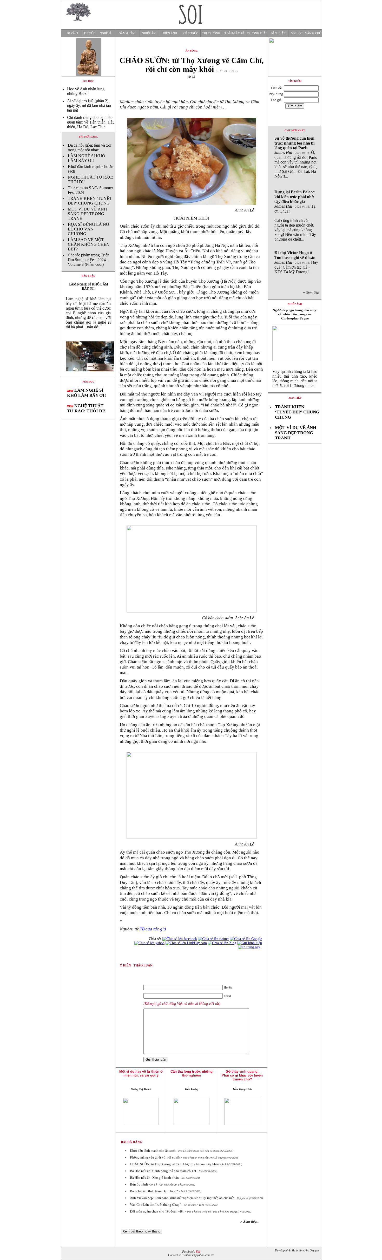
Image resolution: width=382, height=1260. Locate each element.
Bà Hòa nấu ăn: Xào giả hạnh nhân (154, 1178)
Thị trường (211, 33)
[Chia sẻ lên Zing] (222, 943)
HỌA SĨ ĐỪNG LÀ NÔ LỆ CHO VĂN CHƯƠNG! (88, 229)
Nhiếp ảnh (149, 33)
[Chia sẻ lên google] (246, 939)
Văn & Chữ (313, 33)
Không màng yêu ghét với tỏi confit (155, 1157)
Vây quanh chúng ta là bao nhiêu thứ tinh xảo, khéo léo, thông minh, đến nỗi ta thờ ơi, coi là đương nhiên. (294, 378)
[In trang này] (250, 947)
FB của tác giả (152, 929)
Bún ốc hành (139, 1184)
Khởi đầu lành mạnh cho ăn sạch (153, 1151)
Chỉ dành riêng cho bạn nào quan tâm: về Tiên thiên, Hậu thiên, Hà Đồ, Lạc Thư (91, 122)
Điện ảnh (170, 33)
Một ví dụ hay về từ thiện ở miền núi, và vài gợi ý (141, 1073)
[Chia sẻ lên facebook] (179, 939)
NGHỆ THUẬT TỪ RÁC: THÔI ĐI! (86, 408)
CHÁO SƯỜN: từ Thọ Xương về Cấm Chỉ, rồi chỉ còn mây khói (174, 1164)
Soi (198, 1252)
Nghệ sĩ (105, 33)
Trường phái (257, 33)
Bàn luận (278, 33)
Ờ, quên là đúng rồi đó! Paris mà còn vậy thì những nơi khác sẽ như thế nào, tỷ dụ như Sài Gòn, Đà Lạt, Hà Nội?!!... (296, 157)
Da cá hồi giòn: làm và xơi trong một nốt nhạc (89, 147)
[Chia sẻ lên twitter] (213, 939)
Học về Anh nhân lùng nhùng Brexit (85, 91)
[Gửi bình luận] (249, 943)
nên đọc (88, 381)
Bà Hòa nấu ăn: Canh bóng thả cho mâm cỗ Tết (163, 1171)
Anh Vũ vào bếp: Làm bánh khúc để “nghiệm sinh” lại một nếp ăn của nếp (182, 1198)
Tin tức (89, 33)
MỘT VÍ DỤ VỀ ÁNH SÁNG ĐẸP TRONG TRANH (87, 214)
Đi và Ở (72, 33)
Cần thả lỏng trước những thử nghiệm (191, 1073)
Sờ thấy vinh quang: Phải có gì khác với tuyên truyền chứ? (242, 1075)
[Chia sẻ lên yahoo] (149, 943)
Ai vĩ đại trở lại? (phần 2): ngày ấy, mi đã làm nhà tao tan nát (89, 105)
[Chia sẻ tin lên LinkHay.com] (186, 943)
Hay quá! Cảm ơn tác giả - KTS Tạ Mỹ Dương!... (296, 262)
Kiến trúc (190, 33)
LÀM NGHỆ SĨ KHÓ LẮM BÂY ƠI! (86, 158)
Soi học (296, 33)
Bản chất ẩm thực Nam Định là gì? (154, 1191)
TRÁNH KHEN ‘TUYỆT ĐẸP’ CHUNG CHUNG (90, 200)
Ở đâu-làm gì (234, 33)
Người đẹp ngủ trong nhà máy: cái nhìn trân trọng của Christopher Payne (295, 314)
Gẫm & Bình (127, 33)
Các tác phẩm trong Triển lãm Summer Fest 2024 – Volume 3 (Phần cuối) (88, 260)
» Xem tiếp (312, 292)
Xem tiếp (294, 397)
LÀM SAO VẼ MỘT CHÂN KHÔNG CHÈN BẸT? (88, 244)
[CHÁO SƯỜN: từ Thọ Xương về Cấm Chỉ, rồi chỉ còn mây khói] (88, 376)
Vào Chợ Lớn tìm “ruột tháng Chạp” (155, 1205)
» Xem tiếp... (250, 1221)
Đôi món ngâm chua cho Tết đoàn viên (157, 1211)
